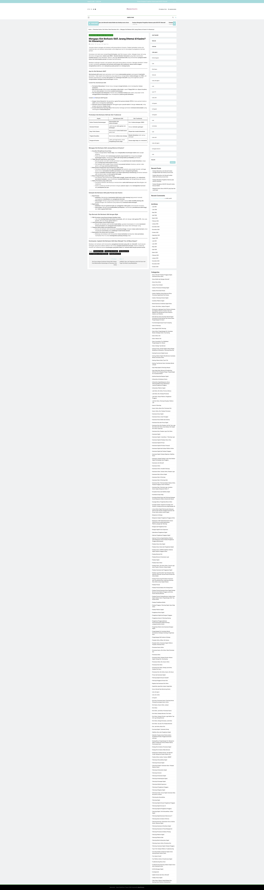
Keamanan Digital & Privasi (158, 442)
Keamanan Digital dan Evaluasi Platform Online (163, 448)
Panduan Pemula (156, 584)
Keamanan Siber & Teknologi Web (160, 480)
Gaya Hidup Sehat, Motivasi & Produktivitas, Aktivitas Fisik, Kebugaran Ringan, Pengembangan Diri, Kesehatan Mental (163, 372)
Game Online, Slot (156, 335)
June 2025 (154, 244)
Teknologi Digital (156, 800)
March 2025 (155, 252)
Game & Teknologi (156, 325)
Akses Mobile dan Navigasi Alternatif (160, 279)
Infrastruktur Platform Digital (158, 388)
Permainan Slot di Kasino (111, 251)
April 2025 (154, 249)
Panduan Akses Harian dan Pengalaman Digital (163, 547)
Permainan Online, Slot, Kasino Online (160, 662)
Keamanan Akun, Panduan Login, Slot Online (162, 431)
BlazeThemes (141, 887)
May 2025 (154, 246)
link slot (154, 75)
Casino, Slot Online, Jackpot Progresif (161, 306)
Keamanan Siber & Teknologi (158, 477)
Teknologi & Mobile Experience (159, 784)
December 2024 (155, 261)
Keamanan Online (156, 465)
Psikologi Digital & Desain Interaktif (160, 677)
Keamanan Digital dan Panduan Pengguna (161, 451)
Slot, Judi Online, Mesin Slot (158, 726)
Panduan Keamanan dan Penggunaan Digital (162, 570)
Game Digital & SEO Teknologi (159, 328)
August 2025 (155, 238)
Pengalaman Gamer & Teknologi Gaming (161, 618)
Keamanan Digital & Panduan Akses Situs (161, 440)
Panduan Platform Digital (158, 609)
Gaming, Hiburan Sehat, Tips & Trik (160, 360)
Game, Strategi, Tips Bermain (158, 345)
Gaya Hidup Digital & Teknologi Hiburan (161, 367)
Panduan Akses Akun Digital (158, 544)
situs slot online (156, 694)
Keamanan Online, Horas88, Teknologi (161, 468)
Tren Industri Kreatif (156, 856)
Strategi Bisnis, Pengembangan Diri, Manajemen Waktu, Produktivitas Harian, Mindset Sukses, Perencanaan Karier (163, 742)
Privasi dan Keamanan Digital (159, 675)
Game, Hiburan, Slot (156, 338)
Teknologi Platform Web (157, 837)
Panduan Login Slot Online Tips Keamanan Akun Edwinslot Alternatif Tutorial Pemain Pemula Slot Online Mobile (163, 574)
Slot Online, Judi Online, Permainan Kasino (162, 710)
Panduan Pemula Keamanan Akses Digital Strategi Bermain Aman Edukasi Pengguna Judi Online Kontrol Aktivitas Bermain (163, 592)
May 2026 (154, 212)
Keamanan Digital (156, 434)
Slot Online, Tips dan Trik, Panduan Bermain (162, 723)
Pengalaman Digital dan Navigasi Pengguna (162, 615)
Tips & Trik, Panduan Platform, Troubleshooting (163, 848)
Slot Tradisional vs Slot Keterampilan (99, 253)
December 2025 (155, 226)
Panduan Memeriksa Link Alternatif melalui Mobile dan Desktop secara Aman (149, 1)
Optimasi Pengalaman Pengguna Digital (161, 535)
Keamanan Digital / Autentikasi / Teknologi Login (163, 437)
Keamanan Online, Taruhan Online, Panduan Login (163, 471)
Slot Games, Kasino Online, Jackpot (160, 705)
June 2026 (154, 209)
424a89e (92, 44)
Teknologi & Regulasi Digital (158, 790)
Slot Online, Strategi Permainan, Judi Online (162, 720)
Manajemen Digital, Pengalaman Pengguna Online (163, 518)
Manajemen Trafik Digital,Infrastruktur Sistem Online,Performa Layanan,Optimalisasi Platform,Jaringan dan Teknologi (162, 522)
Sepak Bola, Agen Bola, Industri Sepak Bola (162, 686)
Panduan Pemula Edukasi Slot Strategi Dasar (162, 587)
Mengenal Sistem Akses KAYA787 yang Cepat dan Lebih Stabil (112, 22)
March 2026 (155, 218)
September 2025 (156, 235)
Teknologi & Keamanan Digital (159, 775)
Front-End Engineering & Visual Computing (162, 322)
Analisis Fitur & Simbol (157, 285)
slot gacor (154, 103)
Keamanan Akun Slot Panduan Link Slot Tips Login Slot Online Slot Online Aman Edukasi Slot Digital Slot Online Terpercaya (163, 427)
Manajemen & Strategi (157, 515)
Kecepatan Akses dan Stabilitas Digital (161, 491)
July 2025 (154, 241)
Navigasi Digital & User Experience (160, 529)
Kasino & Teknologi (156, 405)
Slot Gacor (154, 69)
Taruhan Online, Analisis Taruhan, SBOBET (161, 757)
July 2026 (154, 206)
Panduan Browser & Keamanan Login (160, 557)
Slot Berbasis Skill (124, 251)
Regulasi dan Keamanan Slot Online (160, 683)
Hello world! (169, 198)
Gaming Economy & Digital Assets (160, 353)
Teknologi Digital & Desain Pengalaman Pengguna (163, 803)
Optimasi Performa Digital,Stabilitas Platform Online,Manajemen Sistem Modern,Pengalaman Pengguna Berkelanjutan (163, 540)
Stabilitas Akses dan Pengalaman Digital (161, 732)
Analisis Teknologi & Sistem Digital (160, 298)
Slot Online (154, 707)
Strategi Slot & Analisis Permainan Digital (161, 747)
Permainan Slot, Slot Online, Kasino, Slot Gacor (163, 672)
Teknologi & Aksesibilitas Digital (159, 760)
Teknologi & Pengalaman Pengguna (160, 787)
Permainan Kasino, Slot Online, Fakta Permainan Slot (101, 35)
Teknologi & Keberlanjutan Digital (159, 778)
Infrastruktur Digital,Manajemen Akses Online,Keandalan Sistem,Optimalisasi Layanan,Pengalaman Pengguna (161, 383)
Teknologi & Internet (156, 773)
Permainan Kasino (98, 251)
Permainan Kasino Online (158, 647)
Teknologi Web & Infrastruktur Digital (160, 840)
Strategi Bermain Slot (115, 253)
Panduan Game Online (157, 562)
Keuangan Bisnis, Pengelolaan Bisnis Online (162, 502)
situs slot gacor (155, 80)
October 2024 (155, 266)
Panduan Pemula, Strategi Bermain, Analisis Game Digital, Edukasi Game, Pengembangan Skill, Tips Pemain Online (163, 598)
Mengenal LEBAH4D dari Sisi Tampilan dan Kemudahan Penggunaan (148, 22)
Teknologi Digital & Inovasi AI (159, 805)
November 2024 (155, 263)
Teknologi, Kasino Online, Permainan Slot (161, 843)
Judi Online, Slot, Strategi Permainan (160, 393)
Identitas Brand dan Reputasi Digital (160, 376)
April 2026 (154, 215)
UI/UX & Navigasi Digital (157, 869)
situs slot (154, 97)
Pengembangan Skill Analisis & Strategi (161, 637)
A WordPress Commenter (158, 198)
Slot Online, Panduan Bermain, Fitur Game (161, 713)
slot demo (154, 126)
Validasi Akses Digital (157, 877)
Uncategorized (155, 872)
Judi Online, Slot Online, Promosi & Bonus (161, 391)
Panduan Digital (155, 560)
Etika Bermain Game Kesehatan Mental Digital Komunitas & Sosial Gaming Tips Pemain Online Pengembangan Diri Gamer (163, 318)
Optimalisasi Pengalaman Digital (159, 532)
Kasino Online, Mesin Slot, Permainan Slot (161, 408)
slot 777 (154, 92)
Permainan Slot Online (157, 664)
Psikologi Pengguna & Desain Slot (160, 680)
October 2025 (155, 232)
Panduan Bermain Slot (157, 554)
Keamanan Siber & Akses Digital (159, 474)
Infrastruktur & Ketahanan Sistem (159, 379)
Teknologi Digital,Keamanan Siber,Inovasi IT (162, 816)
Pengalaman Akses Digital (158, 612)
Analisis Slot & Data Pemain (158, 290)
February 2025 (155, 255)
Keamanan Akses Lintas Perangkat (160, 416)
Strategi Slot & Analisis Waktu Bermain (161, 749)
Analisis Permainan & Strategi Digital (160, 287)
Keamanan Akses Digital (157, 414)
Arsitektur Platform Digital (158, 300)
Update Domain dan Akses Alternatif (160, 874)
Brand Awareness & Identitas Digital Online (162, 303)
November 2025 (155, 229)
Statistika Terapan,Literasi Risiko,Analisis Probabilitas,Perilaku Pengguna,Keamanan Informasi (161, 736)
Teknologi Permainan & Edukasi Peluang (161, 831)
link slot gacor (155, 58)
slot (94, 97)
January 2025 (155, 258)
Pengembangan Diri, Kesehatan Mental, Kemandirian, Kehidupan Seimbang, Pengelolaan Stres (163, 633)
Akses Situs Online (156, 282)
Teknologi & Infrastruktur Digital (159, 770)
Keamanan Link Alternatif (158, 463)
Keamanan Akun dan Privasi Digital (160, 422)
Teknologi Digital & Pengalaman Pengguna (162, 808)
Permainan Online (156, 654)
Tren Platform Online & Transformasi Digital (162, 859)
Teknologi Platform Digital (158, 834)
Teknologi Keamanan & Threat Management (162, 828)
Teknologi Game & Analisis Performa (160, 818)
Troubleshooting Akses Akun (158, 861)
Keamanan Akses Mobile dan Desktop (161, 419)
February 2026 (155, 221)
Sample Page (130, 17)
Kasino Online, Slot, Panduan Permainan (161, 411)
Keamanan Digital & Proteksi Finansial (161, 445)
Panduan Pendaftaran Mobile (158, 602)
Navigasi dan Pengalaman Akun (159, 526)
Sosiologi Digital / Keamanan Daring (160, 729)
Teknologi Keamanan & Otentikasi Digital (161, 826)
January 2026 (155, 224)
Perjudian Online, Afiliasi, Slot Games (160, 640)
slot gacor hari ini (156, 148)
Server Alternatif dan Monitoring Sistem (161, 689)
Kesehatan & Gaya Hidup (157, 494)
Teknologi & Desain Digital (158, 762)
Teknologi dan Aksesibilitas (158, 797)
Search (153, 159)
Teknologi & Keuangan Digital (159, 781)
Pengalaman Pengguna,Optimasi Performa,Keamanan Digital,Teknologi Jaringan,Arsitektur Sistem (160, 622)
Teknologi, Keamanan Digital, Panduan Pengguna (163, 846)
